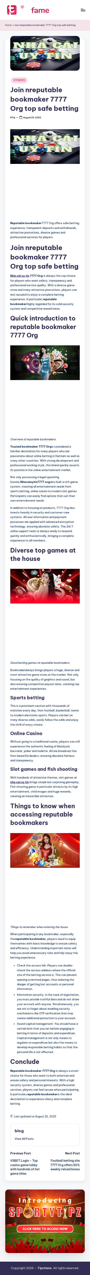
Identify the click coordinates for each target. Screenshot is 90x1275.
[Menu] (83, 10)
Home (8, 25)
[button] (24, 1138)
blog (19, 1130)
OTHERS (19, 80)
